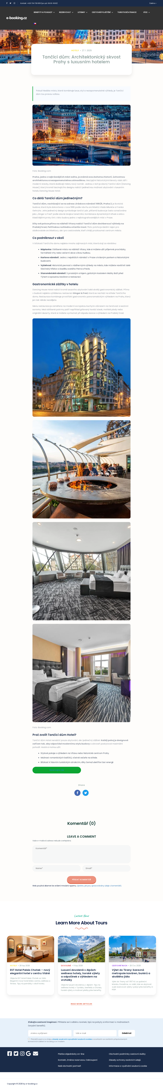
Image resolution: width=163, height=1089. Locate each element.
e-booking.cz (31, 1083)
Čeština (152, 3)
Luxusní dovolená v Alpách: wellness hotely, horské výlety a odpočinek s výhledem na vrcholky (80, 975)
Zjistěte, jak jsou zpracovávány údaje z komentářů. (99, 885)
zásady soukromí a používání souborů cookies (72, 1039)
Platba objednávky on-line (71, 1054)
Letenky (81, 12)
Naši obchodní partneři (69, 1065)
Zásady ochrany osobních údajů (125, 1060)
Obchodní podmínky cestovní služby (127, 1054)
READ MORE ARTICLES (81, 1004)
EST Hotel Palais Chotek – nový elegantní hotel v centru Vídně (30, 971)
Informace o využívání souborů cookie (128, 1065)
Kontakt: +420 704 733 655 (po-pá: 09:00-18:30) (39, 3)
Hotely (75, 50)
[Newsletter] (35, 1053)
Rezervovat (65, 12)
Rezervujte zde (56, 770)
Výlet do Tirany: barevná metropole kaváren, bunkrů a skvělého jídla (131, 973)
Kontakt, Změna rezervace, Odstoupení (77, 1060)
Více (145, 12)
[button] (81, 367)
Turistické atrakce (126, 12)
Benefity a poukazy (43, 12)
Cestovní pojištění (101, 12)
